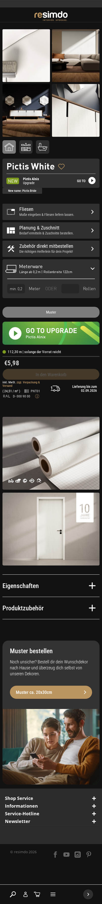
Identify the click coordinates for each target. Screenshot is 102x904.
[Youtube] (66, 855)
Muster (51, 312)
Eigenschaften (20, 586)
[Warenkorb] (37, 894)
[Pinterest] (89, 855)
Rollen (89, 288)
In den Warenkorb (51, 374)
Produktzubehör (23, 608)
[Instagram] (78, 855)
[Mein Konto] (25, 894)
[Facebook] (55, 855)
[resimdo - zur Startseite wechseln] (51, 16)
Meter (33, 288)
